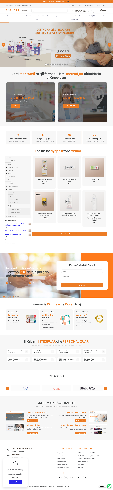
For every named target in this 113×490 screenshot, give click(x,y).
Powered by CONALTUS (63, 486)
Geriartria (10, 164)
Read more (15, 477)
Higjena (10, 173)
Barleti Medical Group (84, 461)
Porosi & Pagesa (61, 461)
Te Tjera (10, 206)
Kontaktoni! (79, 326)
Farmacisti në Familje (63, 467)
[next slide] (105, 388)
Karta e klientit (61, 458)
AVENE (12, 193)
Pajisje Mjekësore (13, 186)
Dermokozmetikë (13, 167)
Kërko (7, 240)
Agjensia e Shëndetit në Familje (86, 458)
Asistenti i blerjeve (62, 455)
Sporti (9, 180)
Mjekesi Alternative (15, 209)
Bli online (10, 326)
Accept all (15, 482)
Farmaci (10, 158)
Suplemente (11, 176)
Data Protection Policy (16, 474)
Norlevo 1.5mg (94, 179)
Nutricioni (10, 183)
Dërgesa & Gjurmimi (62, 464)
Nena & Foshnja (12, 161)
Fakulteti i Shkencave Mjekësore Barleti (88, 455)
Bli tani (67, 1)
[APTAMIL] (25, 388)
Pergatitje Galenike (15, 212)
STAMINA (80, 467)
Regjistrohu (60, 453)
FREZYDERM (14, 199)
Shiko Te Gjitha (12, 216)
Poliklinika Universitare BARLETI (86, 453)
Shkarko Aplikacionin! (48, 327)
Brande (10, 189)
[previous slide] (7, 388)
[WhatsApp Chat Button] (109, 486)
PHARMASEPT (14, 202)
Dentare (10, 170)
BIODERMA (13, 196)
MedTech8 (81, 464)
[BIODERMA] (87, 388)
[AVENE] (56, 388)
